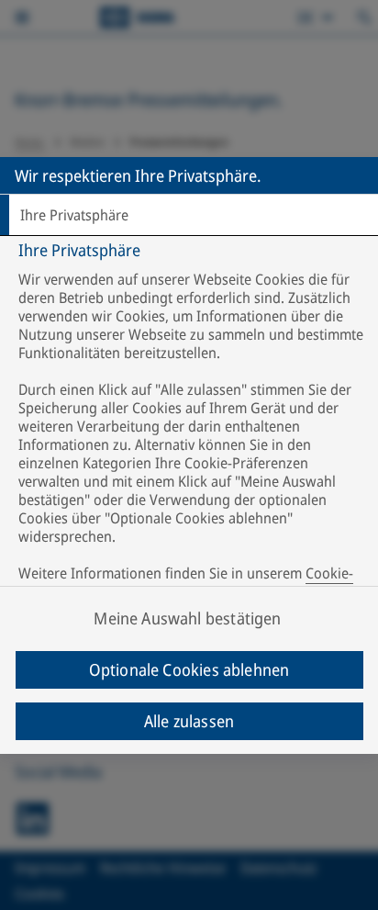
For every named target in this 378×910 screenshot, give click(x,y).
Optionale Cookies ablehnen (189, 669)
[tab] (189, 215)
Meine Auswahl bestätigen (187, 618)
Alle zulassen (189, 721)
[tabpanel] (191, 425)
